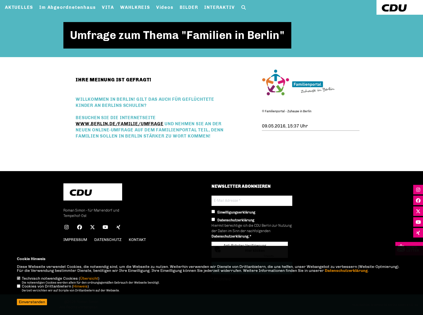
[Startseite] (92, 192)
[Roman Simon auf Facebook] (79, 228)
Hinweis (80, 286)
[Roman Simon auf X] (92, 228)
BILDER (189, 7)
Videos (165, 7)
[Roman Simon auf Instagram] (66, 228)
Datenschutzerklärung (346, 270)
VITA (108, 7)
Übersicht (89, 278)
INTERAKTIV (219, 7)
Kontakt (137, 239)
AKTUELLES (19, 7)
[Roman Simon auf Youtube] (105, 228)
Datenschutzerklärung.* (231, 236)
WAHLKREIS (135, 7)
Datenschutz (108, 239)
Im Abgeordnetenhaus (67, 7)
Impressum (75, 239)
